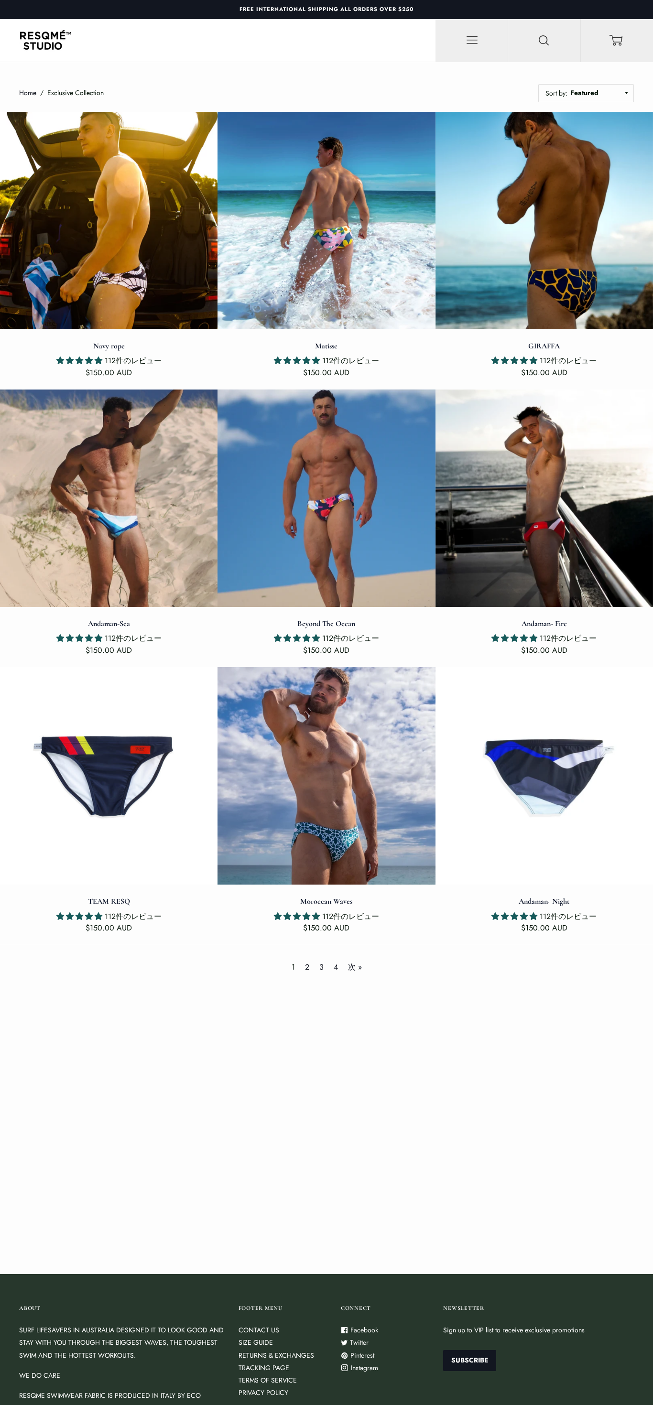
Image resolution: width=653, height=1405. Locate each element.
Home (27, 92)
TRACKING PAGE (264, 1368)
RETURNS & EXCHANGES (276, 1355)
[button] (80, 360)
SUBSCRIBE (469, 1360)
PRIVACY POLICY (263, 1392)
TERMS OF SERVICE (268, 1380)
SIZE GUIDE (256, 1342)
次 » (355, 967)
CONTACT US (259, 1330)
